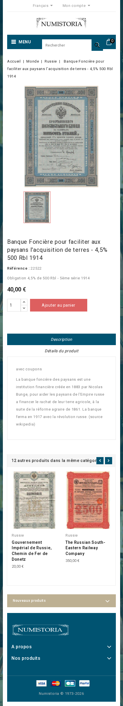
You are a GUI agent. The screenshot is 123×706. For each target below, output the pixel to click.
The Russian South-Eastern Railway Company (86, 548)
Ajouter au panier (59, 305)
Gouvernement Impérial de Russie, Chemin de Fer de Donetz (31, 551)
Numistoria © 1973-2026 (61, 693)
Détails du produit (61, 351)
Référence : (18, 268)
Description (61, 339)
